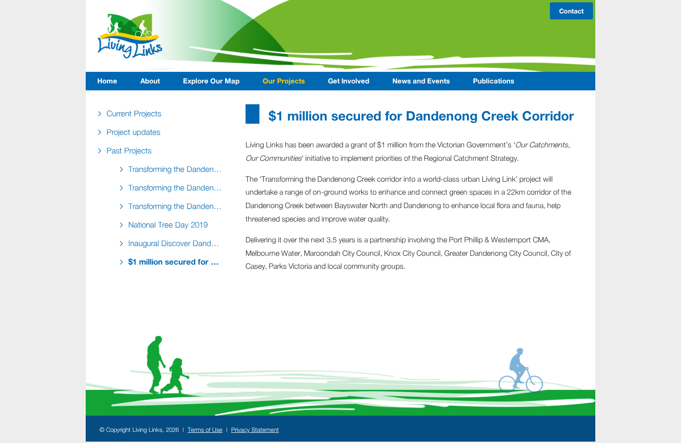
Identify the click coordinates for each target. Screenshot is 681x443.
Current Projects (134, 113)
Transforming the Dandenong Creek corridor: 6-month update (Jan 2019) (177, 169)
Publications (493, 80)
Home (107, 80)
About (150, 80)
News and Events (421, 80)
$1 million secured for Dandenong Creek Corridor (177, 261)
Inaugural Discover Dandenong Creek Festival (177, 243)
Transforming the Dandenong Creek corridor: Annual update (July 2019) (177, 187)
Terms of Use (205, 429)
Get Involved (348, 80)
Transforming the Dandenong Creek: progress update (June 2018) (177, 206)
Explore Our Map (211, 80)
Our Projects (284, 80)
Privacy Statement (255, 429)
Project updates (133, 132)
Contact (571, 11)
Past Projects (129, 150)
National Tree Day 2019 (168, 224)
